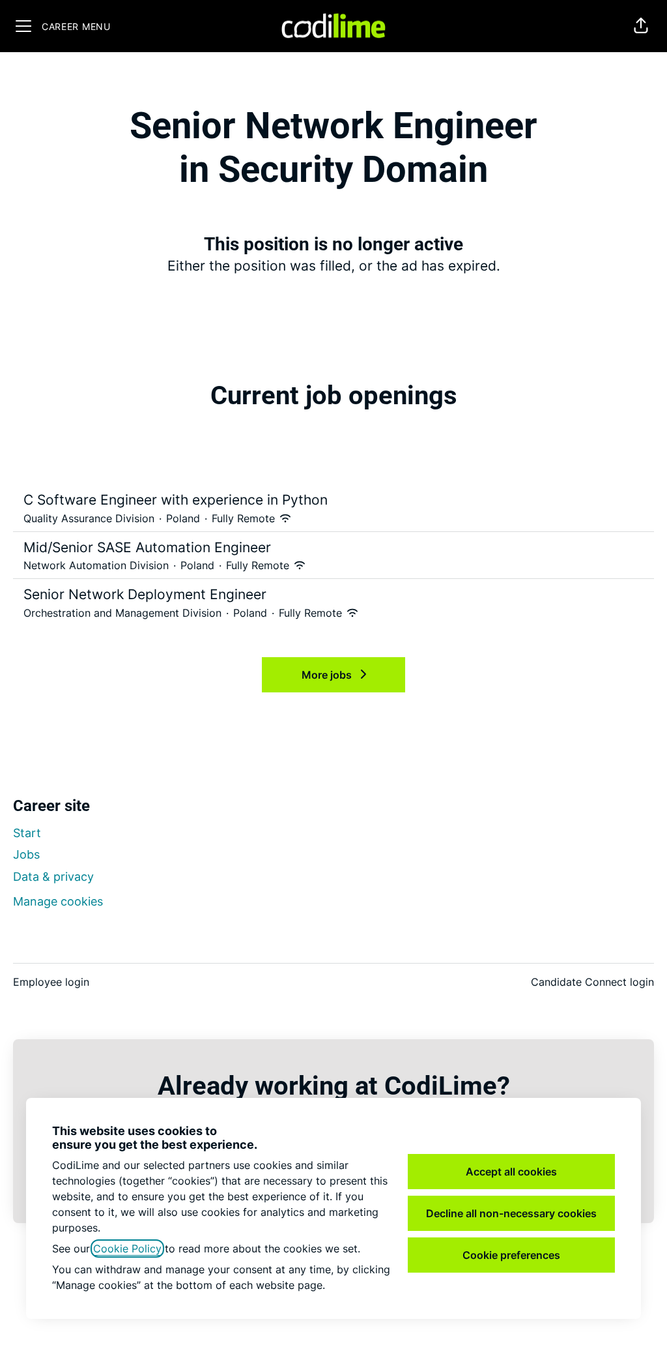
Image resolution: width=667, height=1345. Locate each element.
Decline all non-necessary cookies (511, 1213)
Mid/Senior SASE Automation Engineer (147, 547)
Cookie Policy (127, 1248)
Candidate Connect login (592, 981)
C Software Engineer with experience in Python (175, 500)
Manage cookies (58, 901)
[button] (641, 26)
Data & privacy (53, 876)
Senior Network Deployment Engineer (144, 594)
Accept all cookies (511, 1171)
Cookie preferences (511, 1255)
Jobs (26, 854)
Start (27, 833)
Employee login (51, 981)
